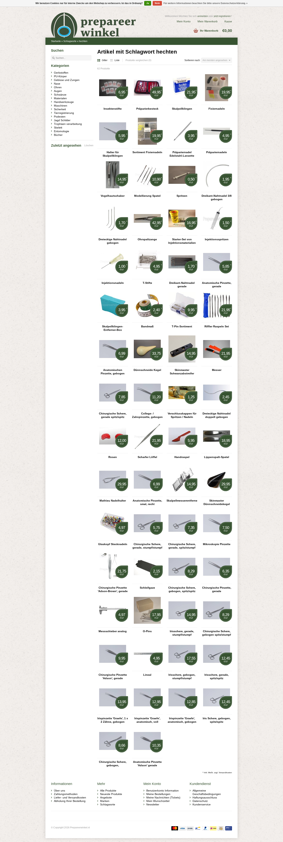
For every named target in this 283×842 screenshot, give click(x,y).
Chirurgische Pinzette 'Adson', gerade (113, 676)
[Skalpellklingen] (182, 103)
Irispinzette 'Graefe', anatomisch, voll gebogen (147, 720)
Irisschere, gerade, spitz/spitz (216, 676)
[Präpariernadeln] (216, 146)
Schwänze (60, 94)
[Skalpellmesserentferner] (182, 495)
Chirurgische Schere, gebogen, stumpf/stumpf (112, 763)
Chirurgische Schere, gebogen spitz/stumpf (216, 633)
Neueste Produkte (111, 794)
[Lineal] (147, 669)
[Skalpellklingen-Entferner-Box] (112, 320)
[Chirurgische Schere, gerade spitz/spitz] (112, 407)
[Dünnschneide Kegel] (147, 364)
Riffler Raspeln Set (216, 326)
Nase (57, 83)
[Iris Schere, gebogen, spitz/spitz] (216, 712)
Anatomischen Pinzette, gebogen (113, 371)
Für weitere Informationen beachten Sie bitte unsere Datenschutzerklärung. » (205, 3)
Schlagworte (69, 41)
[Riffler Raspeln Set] (216, 320)
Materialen (60, 98)
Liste (117, 60)
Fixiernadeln (216, 108)
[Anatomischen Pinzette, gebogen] (112, 364)
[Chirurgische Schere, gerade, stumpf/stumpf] (147, 538)
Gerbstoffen (61, 72)
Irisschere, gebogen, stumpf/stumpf (181, 676)
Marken (104, 801)
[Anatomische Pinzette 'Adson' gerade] (147, 756)
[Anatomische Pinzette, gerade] (216, 277)
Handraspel (181, 457)
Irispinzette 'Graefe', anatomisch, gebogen (182, 720)
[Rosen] (112, 451)
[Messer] (216, 364)
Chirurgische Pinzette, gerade (216, 589)
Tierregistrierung (64, 112)
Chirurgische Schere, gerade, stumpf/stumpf (147, 546)
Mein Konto (184, 21)
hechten (83, 41)
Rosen (112, 457)
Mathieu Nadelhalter (113, 500)
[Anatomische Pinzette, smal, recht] (147, 495)
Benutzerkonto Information (162, 790)
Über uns (59, 790)
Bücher (58, 134)
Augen (58, 90)
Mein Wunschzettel (157, 801)
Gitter (105, 60)
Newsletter (152, 804)
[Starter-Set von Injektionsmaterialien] (182, 233)
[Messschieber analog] (112, 625)
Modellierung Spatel (147, 195)
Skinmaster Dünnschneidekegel (216, 502)
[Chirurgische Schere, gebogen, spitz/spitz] (182, 582)
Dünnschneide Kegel (147, 369)
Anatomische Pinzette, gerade (216, 284)
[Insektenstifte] (112, 103)
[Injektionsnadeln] (112, 277)
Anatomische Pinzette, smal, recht (147, 502)
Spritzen (182, 195)
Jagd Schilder (62, 120)
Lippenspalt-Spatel (216, 457)
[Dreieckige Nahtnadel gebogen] (112, 233)
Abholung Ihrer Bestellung (69, 801)
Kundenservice (202, 804)
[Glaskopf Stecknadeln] (112, 538)
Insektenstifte (113, 108)
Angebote (106, 797)
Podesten (59, 116)
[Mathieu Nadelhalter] (112, 495)
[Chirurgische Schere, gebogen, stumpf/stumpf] (112, 756)
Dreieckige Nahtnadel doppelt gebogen (217, 415)
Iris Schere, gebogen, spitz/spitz (217, 720)
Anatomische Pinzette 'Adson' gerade (147, 763)
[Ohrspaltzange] (147, 233)
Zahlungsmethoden (66, 794)
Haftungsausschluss (205, 797)
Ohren (58, 87)
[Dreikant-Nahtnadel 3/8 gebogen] (216, 190)
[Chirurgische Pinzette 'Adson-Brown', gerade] (112, 582)
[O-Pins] (147, 625)
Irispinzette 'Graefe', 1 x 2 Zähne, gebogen (112, 720)
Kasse (228, 21)
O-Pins (147, 631)
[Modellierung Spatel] (147, 190)
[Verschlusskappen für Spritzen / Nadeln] (182, 407)
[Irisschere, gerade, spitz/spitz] (216, 669)
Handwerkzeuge (64, 101)
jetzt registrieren (222, 16)
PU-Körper (60, 76)
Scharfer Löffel (147, 457)
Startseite (56, 41)
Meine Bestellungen (158, 794)
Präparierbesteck (147, 108)
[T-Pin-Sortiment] (182, 320)
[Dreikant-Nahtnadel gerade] (182, 277)
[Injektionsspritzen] (216, 233)
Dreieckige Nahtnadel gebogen (113, 241)
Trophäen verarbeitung (68, 123)
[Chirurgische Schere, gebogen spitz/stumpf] (216, 625)
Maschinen (60, 105)
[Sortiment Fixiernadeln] (147, 146)
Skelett (58, 127)
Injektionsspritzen (217, 239)
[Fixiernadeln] (216, 103)
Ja (147, 3)
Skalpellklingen (182, 108)
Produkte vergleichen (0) (138, 60)
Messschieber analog (113, 631)
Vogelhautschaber (113, 195)
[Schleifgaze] (147, 582)
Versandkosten (225, 772)
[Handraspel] (182, 451)
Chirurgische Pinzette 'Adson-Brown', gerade (113, 589)
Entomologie (61, 131)
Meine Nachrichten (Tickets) (163, 797)
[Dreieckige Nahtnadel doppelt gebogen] (216, 407)
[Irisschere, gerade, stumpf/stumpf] (182, 625)
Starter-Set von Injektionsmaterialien (182, 241)
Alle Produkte (108, 790)
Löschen (88, 145)
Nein (157, 3)
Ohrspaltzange (147, 239)
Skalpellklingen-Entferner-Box (112, 328)
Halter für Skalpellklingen (113, 154)
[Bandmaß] (147, 320)
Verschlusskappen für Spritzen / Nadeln (182, 415)
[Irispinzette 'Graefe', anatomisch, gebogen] (182, 712)
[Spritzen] (182, 190)
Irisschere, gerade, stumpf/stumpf (182, 633)
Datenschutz (200, 801)
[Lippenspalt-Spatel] (216, 451)
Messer (216, 369)
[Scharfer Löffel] (147, 451)
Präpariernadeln (216, 152)
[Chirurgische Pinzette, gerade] (216, 582)
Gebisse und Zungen (67, 80)
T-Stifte (147, 282)
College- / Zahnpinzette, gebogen (147, 415)
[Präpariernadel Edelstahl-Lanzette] (182, 146)
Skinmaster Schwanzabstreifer (182, 371)
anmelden (202, 16)
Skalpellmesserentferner (182, 500)
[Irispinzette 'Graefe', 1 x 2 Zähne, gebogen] (112, 712)
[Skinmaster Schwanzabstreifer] (182, 364)
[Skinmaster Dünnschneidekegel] (216, 495)
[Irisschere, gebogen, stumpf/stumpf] (182, 669)
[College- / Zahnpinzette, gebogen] (147, 407)
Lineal (147, 674)
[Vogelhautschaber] (112, 190)
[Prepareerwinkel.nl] (96, 20)
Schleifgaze (147, 587)
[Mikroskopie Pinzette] (216, 538)
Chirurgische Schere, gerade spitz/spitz (112, 415)
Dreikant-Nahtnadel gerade (182, 284)
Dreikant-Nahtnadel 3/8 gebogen (217, 197)
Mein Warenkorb (208, 21)
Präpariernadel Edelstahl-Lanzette (182, 154)
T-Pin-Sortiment (182, 326)
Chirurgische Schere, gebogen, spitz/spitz (182, 589)
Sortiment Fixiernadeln (147, 152)
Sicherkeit (60, 109)
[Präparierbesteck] (147, 103)
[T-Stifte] (147, 277)
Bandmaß (147, 326)
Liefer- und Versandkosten (70, 797)
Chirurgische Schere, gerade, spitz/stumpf (182, 546)
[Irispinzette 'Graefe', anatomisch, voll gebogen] (147, 712)
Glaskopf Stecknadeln (112, 544)
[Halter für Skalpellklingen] (112, 146)
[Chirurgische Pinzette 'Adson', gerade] (112, 669)
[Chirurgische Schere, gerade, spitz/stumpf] (182, 538)
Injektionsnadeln (113, 282)
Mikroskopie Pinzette (216, 544)
